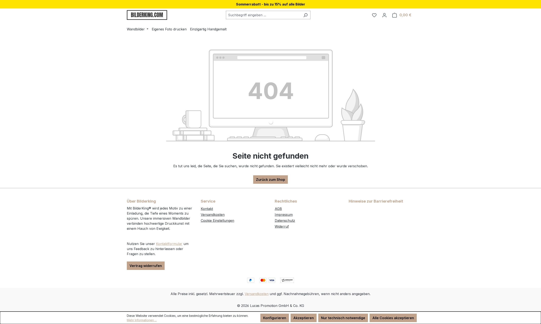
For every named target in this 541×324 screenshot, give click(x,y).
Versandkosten (213, 214)
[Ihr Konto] (384, 15)
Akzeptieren (303, 318)
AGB (278, 209)
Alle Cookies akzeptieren (393, 318)
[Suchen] (305, 15)
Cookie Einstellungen (217, 220)
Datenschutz (285, 220)
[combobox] (263, 15)
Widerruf (282, 226)
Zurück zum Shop (270, 179)
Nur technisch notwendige (343, 318)
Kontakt (207, 209)
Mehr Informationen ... (142, 320)
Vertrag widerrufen (146, 266)
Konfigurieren (274, 318)
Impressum (284, 214)
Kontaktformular (169, 244)
